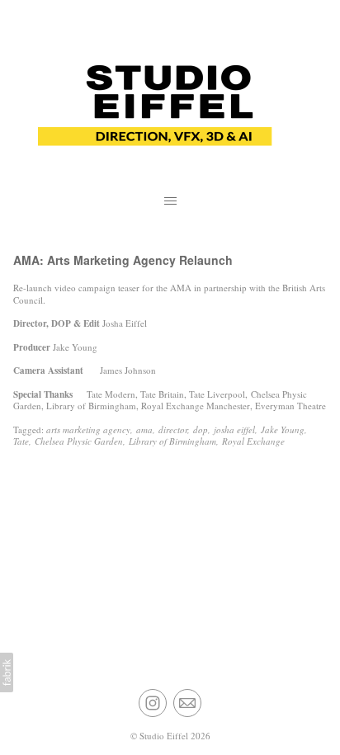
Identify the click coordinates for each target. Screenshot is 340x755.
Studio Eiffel (163, 735)
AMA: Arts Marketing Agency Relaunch (123, 260)
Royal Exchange (253, 441)
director (172, 429)
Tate (21, 441)
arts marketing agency (88, 429)
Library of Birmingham (172, 441)
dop (200, 429)
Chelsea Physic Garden (79, 441)
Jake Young (283, 429)
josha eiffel (234, 429)
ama (144, 429)
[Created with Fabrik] (6, 672)
